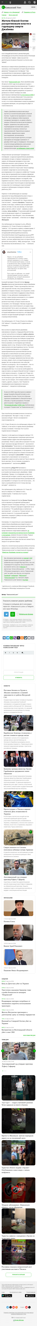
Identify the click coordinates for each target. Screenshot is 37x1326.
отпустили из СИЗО (27, 95)
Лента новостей (13, 15)
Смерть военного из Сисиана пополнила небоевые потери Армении (18, 848)
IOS (31, 558)
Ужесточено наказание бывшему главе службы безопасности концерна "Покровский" (16, 992)
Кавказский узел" (14, 82)
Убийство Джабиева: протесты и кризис (15, 552)
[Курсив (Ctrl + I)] (9, 652)
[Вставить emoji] (22, 652)
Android (26, 558)
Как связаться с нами (15, 1292)
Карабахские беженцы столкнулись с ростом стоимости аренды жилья (18, 734)
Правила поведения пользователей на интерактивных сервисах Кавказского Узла (18, 1313)
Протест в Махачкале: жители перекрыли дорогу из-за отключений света (17, 1136)
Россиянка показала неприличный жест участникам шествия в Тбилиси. (17, 1268)
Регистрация (18, 672)
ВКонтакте (22, 575)
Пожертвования (30, 1292)
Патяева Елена (9, 921)
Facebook (7, 575)
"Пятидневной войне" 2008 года (14, 405)
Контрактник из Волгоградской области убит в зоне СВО (17, 1031)
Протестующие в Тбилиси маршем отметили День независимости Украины (17, 811)
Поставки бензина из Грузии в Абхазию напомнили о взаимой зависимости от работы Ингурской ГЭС (17, 693)
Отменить (18, 677)
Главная (4, 15)
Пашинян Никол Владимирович (16, 970)
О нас (3, 1292)
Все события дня (29, 1035)
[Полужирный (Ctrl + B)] (5, 652)
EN (6, 2)
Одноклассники (10, 577)
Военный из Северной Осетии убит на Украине (16, 1022)
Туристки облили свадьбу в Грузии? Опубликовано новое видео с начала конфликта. (16, 1169)
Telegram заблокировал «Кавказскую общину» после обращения (16, 1206)
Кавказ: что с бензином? (12, 12)
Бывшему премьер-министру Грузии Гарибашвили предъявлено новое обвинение (17, 771)
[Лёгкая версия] (10, 2)
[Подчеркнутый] (13, 652)
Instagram (14, 575)
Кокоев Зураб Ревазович (13, 946)
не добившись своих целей (25, 148)
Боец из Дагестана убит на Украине (15, 983)
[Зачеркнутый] (17, 652)
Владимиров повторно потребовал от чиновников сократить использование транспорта (16, 1003)
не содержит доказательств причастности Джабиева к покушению (18, 533)
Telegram (23, 567)
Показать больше (18, 1274)
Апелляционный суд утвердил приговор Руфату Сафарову (15, 878)
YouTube (25, 580)
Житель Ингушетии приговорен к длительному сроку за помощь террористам (18, 1013)
